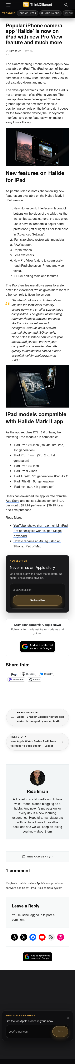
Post (14, 673)
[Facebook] (32, 937)
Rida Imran (15, 50)
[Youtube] (42, 937)
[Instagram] (60, 937)
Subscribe (37, 600)
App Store (12, 500)
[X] (23, 937)
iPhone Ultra (27, 13)
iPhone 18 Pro (50, 13)
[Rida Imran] (37, 777)
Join (60, 1031)
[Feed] (51, 937)
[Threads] (14, 937)
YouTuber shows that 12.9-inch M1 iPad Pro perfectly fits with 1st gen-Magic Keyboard (40, 530)
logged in (36, 915)
